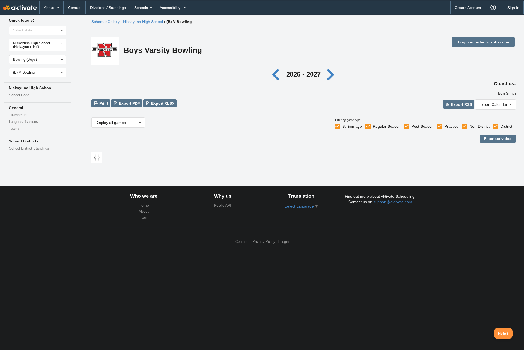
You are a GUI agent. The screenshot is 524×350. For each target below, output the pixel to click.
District (506, 126)
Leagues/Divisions (23, 122)
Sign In (513, 7)
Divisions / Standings (108, 7)
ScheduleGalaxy (105, 21)
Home (144, 205)
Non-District (479, 126)
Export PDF (129, 103)
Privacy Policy (263, 241)
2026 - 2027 (303, 74)
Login (284, 241)
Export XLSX (162, 103)
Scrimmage (352, 126)
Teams (14, 128)
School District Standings (29, 148)
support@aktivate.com (392, 202)
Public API (222, 205)
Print (103, 103)
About (144, 211)
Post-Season (423, 126)
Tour (144, 217)
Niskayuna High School (143, 21)
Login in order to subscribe (483, 42)
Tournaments (19, 115)
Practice (451, 126)
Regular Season (387, 126)
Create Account (468, 7)
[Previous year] (277, 74)
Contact (74, 7)
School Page (19, 95)
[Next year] (331, 74)
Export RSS (461, 104)
